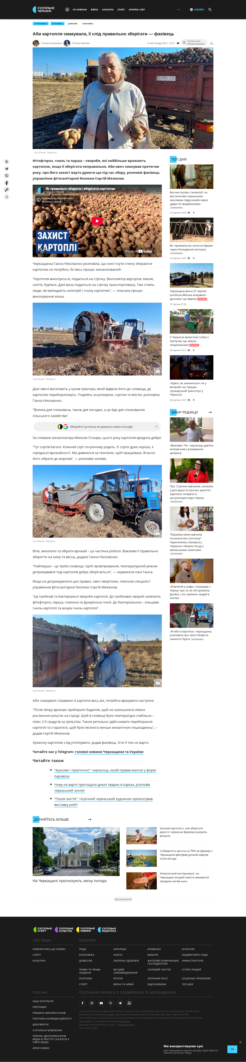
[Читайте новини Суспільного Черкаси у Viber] (110, 1003)
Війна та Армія (123, 984)
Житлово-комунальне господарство (163, 962)
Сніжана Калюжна (51, 43)
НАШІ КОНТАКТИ (43, 1001)
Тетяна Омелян (81, 43)
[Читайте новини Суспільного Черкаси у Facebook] (82, 1003)
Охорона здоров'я (126, 960)
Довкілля (72, 23)
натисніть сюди (126, 1024)
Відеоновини (157, 984)
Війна (94, 9)
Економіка (88, 23)
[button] (7, 162)
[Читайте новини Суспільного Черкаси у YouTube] (101, 1003)
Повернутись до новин (49, 949)
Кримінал (154, 949)
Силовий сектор (159, 969)
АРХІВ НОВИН (41, 1048)
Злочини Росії (158, 978)
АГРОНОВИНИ (40, 23)
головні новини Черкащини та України (108, 751)
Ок (232, 1049)
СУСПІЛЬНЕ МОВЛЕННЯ (47, 1030)
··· (179, 9)
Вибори (153, 954)
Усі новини (80, 9)
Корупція (119, 949)
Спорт (121, 9)
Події (82, 949)
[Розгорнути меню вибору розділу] (67, 10)
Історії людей (191, 969)
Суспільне (124, 1021)
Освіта (117, 954)
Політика (85, 978)
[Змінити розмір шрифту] (211, 43)
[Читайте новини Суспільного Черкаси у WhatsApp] (129, 1003)
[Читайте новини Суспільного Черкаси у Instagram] (92, 1003)
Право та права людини (89, 971)
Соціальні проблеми (196, 978)
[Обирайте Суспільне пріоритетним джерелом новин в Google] (7, 197)
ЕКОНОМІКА (57, 23)
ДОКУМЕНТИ (41, 1024)
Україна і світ (137, 9)
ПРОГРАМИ (40, 1007)
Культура (107, 9)
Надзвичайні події (195, 954)
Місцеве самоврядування (125, 971)
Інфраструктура (192, 960)
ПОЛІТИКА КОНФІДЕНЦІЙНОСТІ (52, 1018)
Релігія (118, 978)
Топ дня (187, 984)
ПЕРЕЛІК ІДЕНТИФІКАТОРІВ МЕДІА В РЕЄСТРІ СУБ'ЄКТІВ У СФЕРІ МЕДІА (51, 1039)
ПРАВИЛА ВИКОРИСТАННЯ (49, 1012)
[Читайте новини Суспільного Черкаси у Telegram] (120, 1003)
